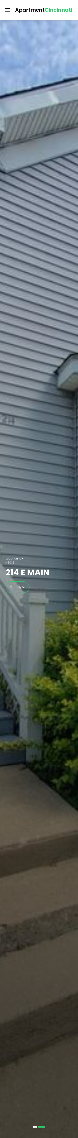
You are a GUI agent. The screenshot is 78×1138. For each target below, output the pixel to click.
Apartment (43, 10)
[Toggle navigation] (7, 10)
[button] (36, 1127)
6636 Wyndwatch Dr (34, 572)
